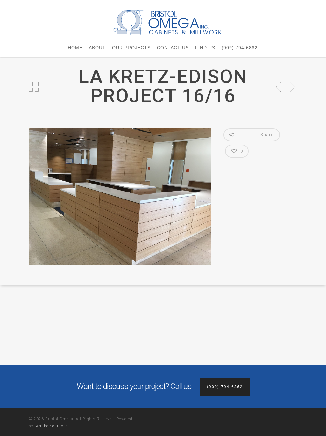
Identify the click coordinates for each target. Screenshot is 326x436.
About (97, 47)
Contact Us (173, 47)
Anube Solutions (52, 426)
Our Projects (131, 47)
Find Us (205, 47)
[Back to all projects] (34, 87)
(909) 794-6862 (240, 47)
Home (75, 47)
